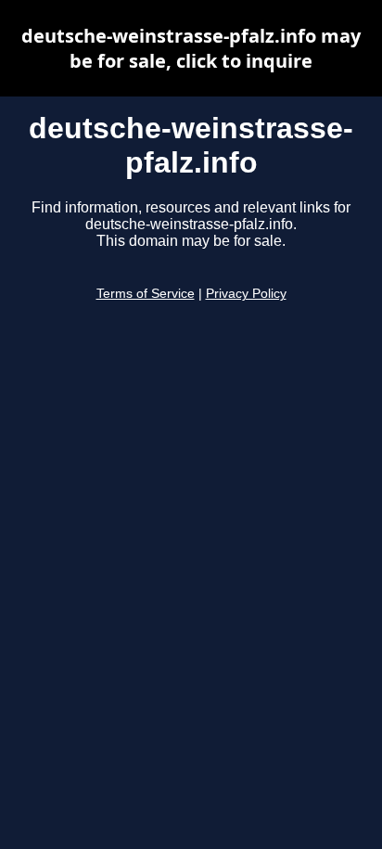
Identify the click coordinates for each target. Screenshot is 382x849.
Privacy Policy (246, 294)
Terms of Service (145, 294)
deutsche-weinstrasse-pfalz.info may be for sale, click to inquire (191, 48)
